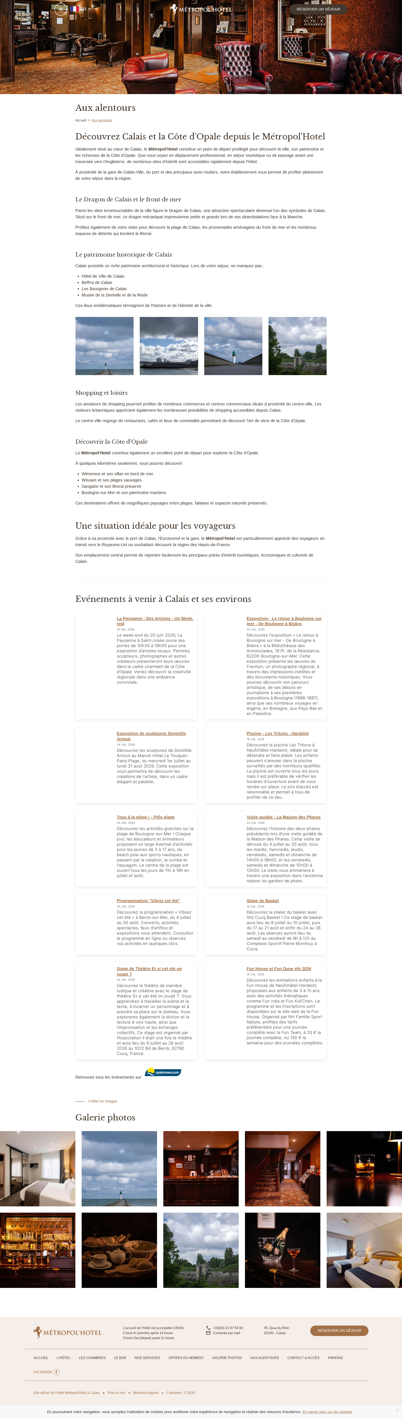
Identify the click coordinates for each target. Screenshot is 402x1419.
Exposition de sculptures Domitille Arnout (151, 736)
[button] (60, 9)
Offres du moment (186, 1358)
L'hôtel (64, 1358)
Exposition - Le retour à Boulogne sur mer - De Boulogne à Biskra (284, 621)
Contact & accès (303, 1358)
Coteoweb (174, 1393)
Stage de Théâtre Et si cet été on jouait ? (149, 971)
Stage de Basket (263, 900)
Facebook (43, 1372)
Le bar (120, 1358)
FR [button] (87, 9)
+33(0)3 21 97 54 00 (228, 1328)
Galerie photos (227, 1358)
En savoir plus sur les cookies (327, 1412)
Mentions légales (145, 1393)
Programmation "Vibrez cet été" (148, 900)
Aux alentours (264, 1358)
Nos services (147, 1358)
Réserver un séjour (318, 9)
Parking (335, 1358)
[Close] (397, 1410)
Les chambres (92, 1358)
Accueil (41, 1358)
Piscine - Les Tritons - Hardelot (278, 733)
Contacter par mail (226, 1333)
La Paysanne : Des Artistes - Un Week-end (155, 621)
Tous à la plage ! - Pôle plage (146, 817)
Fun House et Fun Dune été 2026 (279, 968)
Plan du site (116, 1393)
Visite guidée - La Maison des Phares (284, 817)
